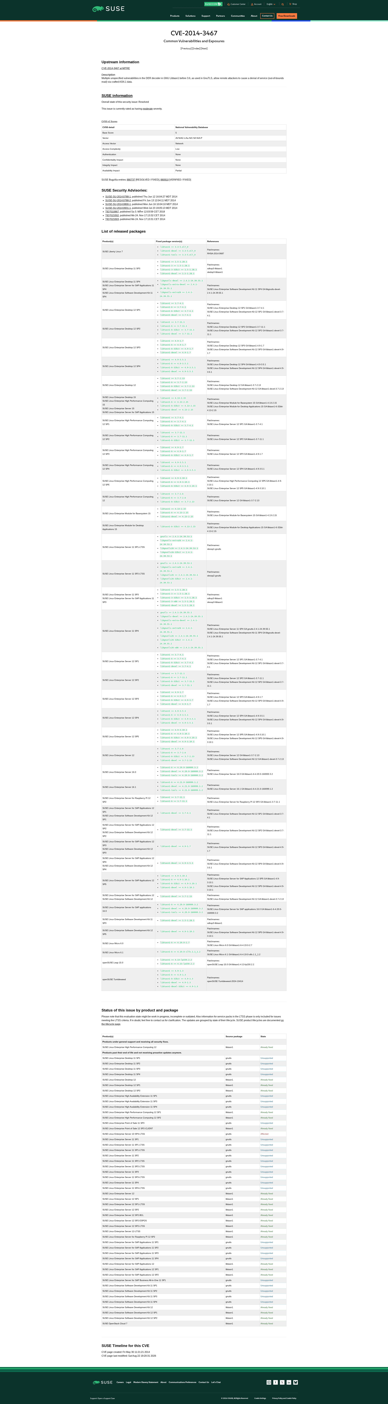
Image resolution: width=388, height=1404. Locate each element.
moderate (148, 108)
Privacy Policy (277, 1398)
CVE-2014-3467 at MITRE (116, 68)
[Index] (196, 48)
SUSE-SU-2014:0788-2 (118, 200)
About (163, 1382)
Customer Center (238, 4)
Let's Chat (216, 1382)
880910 (165, 179)
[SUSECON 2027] (213, 4)
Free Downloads (286, 16)
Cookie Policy (291, 1398)
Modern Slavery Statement (145, 1382)
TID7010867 (112, 211)
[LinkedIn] (289, 1382)
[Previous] (186, 48)
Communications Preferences (182, 1382)
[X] (282, 1382)
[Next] (204, 48)
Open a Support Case (106, 1398)
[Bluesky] (295, 1382)
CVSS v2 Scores (109, 121)
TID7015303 (112, 219)
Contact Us (267, 16)
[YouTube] (269, 1382)
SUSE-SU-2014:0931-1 (118, 208)
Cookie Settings (260, 1398)
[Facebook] (275, 1382)
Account (257, 4)
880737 (131, 179)
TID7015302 (112, 215)
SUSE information (117, 96)
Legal (128, 1382)
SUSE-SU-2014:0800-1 (118, 204)
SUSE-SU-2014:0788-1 (118, 196)
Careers (120, 1382)
